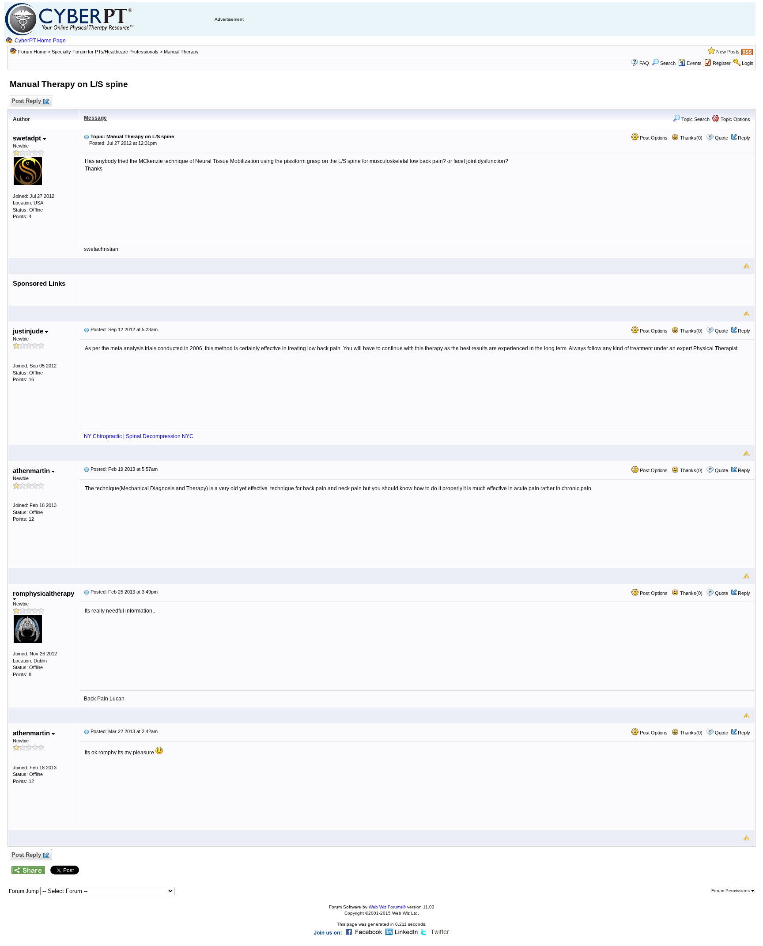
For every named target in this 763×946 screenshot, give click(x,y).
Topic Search (695, 119)
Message (95, 118)
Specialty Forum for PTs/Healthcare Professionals (106, 51)
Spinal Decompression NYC (159, 436)
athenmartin (32, 470)
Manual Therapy (181, 51)
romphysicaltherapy (43, 593)
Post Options (653, 137)
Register (722, 63)
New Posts (728, 51)
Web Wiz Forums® (387, 906)
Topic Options (734, 119)
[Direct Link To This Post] (86, 136)
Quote (721, 137)
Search (668, 63)
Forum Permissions (731, 890)
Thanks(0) (691, 137)
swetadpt (28, 138)
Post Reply (26, 101)
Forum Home (32, 51)
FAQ (644, 63)
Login (747, 63)
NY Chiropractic (103, 436)
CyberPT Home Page (40, 41)
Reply (744, 137)
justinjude (29, 331)
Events (694, 63)
